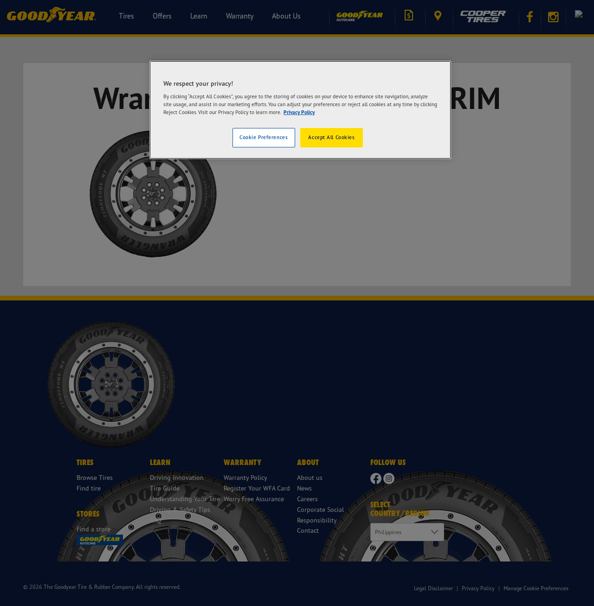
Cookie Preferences (263, 137)
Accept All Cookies (331, 137)
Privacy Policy (299, 112)
